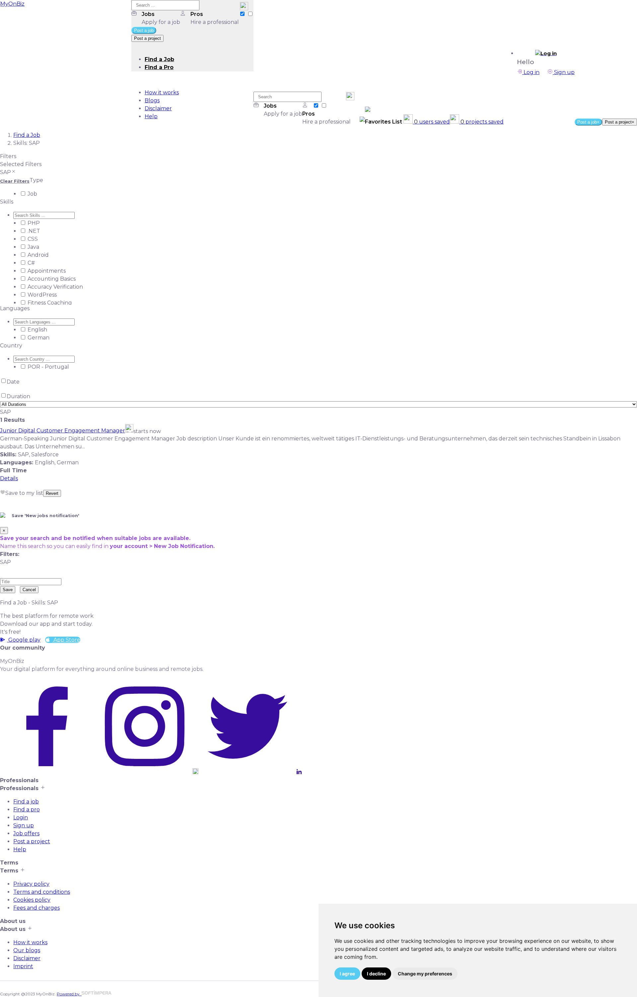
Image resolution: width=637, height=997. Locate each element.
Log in (530, 72)
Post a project (31, 841)
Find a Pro (159, 67)
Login (20, 817)
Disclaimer (158, 108)
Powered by (69, 993)
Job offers (26, 833)
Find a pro (26, 809)
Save (8, 589)
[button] (546, 53)
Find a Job (159, 59)
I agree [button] (347, 973)
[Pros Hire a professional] (250, 14)
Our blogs (26, 950)
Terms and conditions (41, 892)
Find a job (26, 801)
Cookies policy (31, 900)
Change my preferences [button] (425, 973)
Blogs (152, 100)
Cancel (29, 589)
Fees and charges (36, 908)
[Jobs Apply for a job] (243, 14)
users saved (432, 122)
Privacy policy (31, 884)
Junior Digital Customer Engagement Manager (62, 430)
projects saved (482, 122)
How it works (162, 92)
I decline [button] (376, 973)
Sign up (564, 72)
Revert (52, 493)
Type (36, 180)
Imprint (23, 966)
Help (151, 116)
